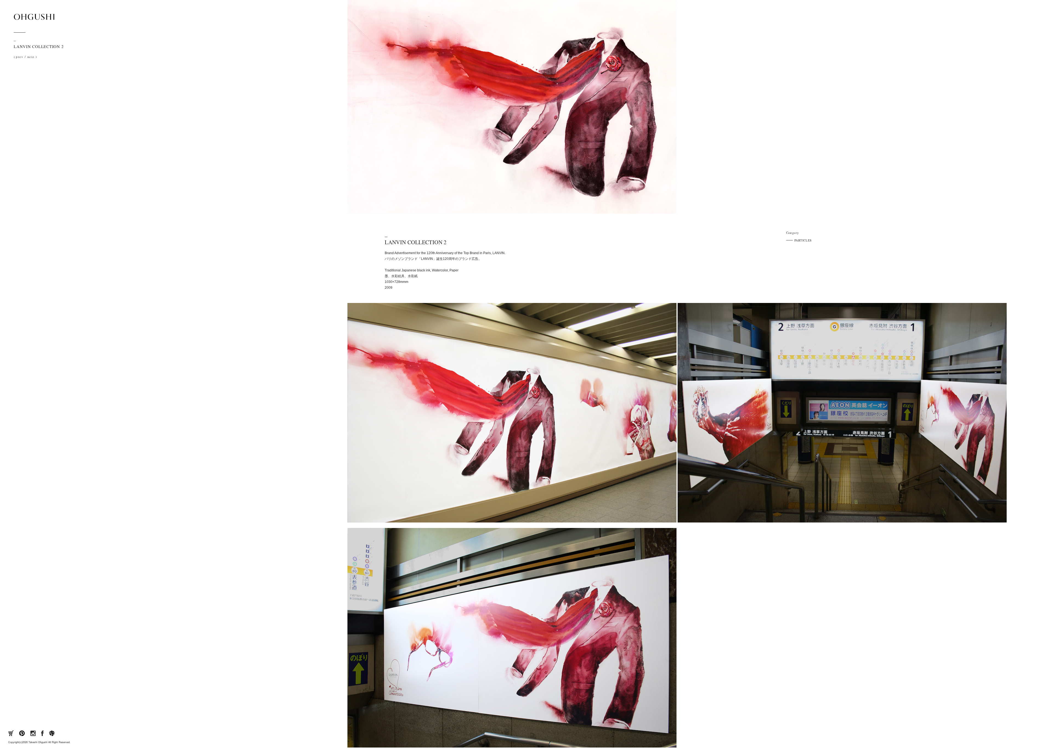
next (31, 57)
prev (19, 57)
